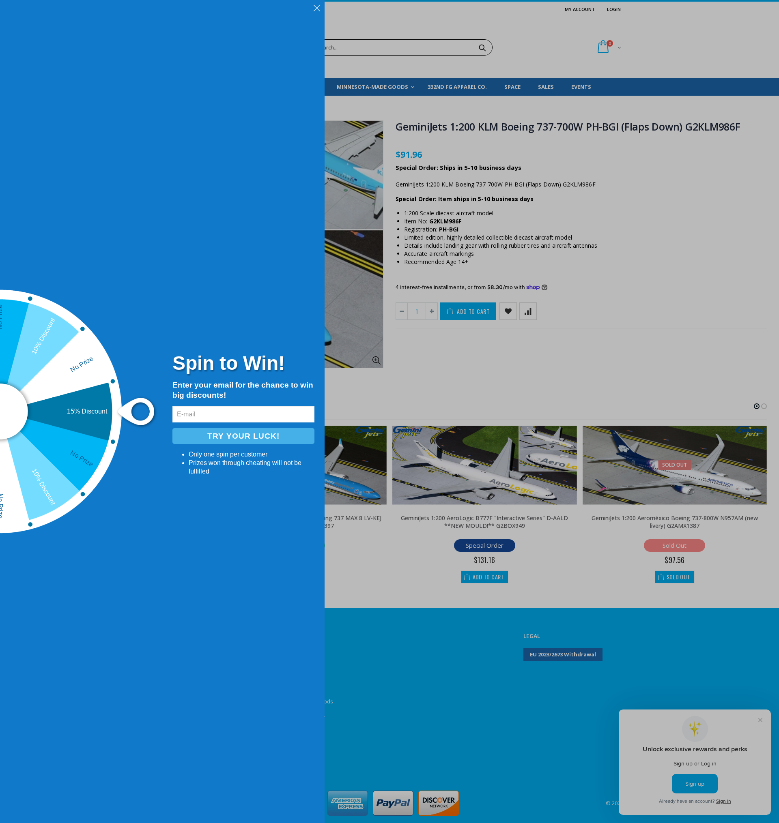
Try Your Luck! (243, 436)
